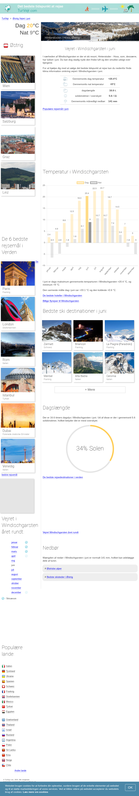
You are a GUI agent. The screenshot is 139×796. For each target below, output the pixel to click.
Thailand (10, 724)
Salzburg (9, 121)
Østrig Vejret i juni (21, 18)
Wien (6, 86)
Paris (6, 289)
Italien (5, 363)
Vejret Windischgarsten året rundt (60, 532)
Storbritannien (9, 327)
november (16, 588)
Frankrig (6, 292)
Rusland (10, 735)
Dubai (7, 431)
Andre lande (20, 770)
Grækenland (12, 719)
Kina (8, 755)
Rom (6, 360)
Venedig (8, 466)
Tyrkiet (6, 398)
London (8, 324)
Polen (9, 745)
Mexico (9, 701)
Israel (9, 730)
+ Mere (90, 389)
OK (130, 787)
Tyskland (10, 671)
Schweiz (10, 686)
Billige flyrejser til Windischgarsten (61, 301)
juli (12, 569)
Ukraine (10, 676)
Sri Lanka (10, 750)
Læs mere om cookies (35, 792)
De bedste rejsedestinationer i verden (63, 477)
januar (14, 542)
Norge (9, 760)
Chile (8, 765)
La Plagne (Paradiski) (119, 344)
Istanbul (8, 395)
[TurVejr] (69, 13)
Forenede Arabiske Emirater (16, 434)
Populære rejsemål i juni (55, 109)
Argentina (10, 740)
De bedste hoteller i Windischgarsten (62, 295)
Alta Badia (81, 376)
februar (14, 547)
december (16, 592)
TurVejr (5, 18)
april (13, 556)
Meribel (48, 376)
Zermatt (48, 344)
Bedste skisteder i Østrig (60, 577)
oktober (15, 583)
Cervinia (111, 376)
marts (14, 551)
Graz (6, 157)
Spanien (10, 681)
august (14, 574)
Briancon (80, 344)
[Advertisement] (90, 136)
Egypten (10, 711)
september (16, 579)
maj (13, 560)
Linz (6, 192)
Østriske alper (54, 568)
